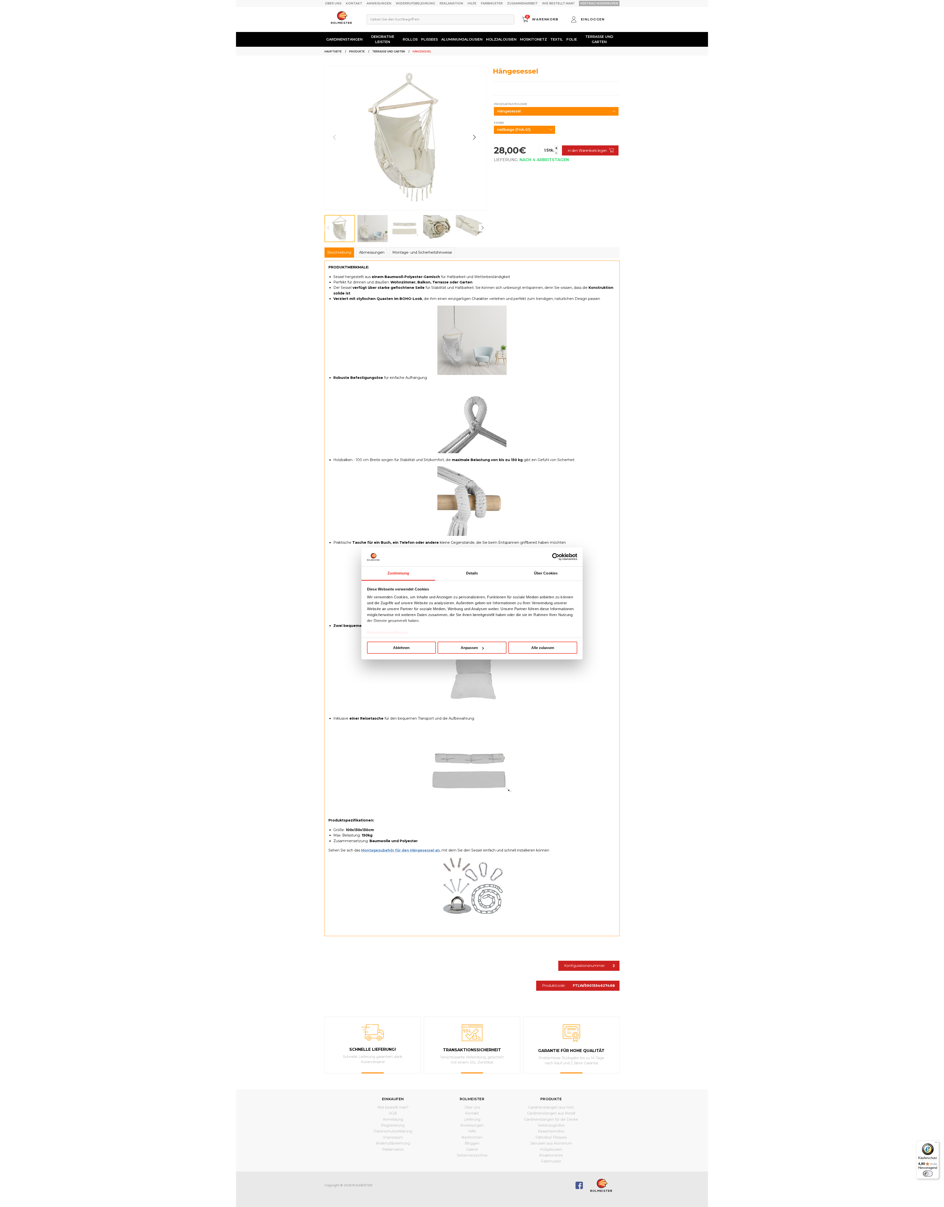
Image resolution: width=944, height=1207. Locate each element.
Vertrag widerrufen (599, 3)
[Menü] (936, 1143)
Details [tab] (472, 573)
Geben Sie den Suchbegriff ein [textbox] (394, 19)
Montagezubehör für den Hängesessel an (400, 850)
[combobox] (440, 19)
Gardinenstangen (344, 39)
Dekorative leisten (382, 39)
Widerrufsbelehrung (415, 3)
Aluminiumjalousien (462, 39)
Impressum (393, 1137)
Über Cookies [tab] (546, 573)
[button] (474, 137)
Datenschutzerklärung (393, 1131)
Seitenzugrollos (551, 1125)
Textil (556, 39)
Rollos (410, 39)
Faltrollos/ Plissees (551, 1137)
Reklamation (451, 3)
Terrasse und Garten (599, 39)
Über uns (333, 3)
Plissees (429, 39)
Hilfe (472, 3)
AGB (393, 1113)
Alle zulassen (542, 648)
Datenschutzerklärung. (388, 632)
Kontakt (354, 3)
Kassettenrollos (551, 1131)
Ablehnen (401, 648)
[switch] (928, 1173)
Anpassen (469, 648)
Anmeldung (393, 1119)
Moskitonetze (551, 1155)
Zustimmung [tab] (398, 573)
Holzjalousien (501, 39)
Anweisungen (379, 3)
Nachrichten (472, 1137)
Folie (571, 39)
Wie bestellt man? (558, 3)
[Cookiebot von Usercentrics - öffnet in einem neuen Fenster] (555, 556)
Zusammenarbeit (522, 3)
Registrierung (393, 1125)
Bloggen (472, 1143)
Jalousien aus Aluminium (551, 1143)
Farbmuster (492, 3)
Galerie (472, 1149)
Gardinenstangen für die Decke (551, 1119)
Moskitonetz (533, 39)
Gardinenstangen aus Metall (551, 1113)
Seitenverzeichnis (472, 1155)
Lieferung (472, 1119)
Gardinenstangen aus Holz (551, 1107)
